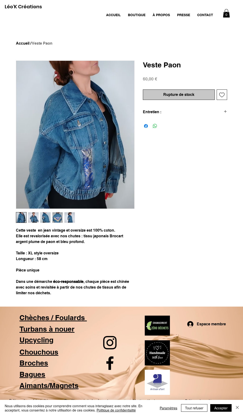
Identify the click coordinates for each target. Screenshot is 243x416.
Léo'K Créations (23, 6)
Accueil (22, 43)
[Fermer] (237, 408)
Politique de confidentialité (116, 410)
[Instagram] (110, 343)
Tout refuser (194, 408)
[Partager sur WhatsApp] (155, 126)
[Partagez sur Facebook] (146, 126)
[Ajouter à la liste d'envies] (222, 94)
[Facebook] (110, 363)
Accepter (221, 408)
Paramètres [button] (168, 408)
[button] (136, 15)
